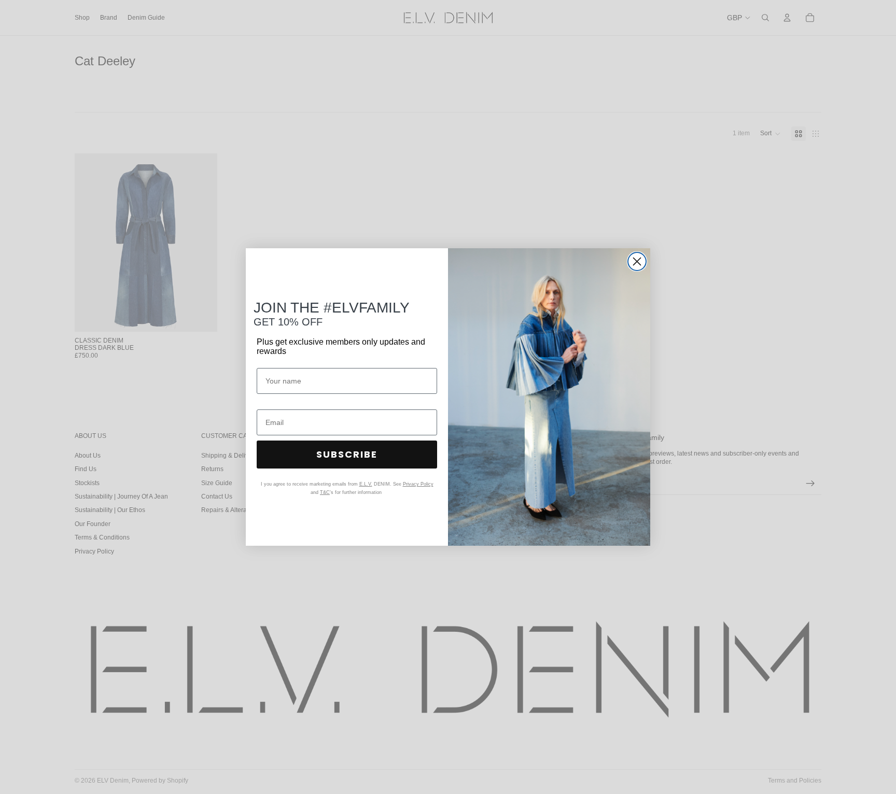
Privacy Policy (418, 484)
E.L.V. (365, 484)
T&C (325, 492)
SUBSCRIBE (346, 454)
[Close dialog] (637, 261)
